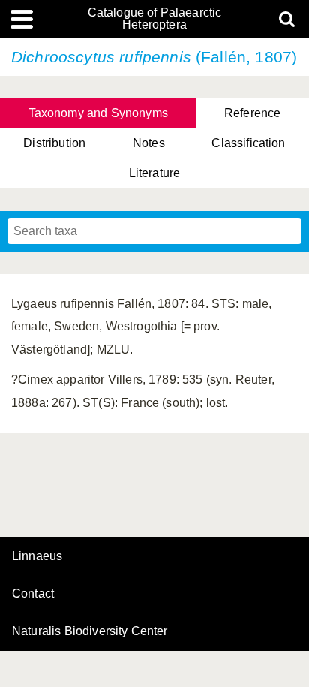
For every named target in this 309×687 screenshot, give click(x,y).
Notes (149, 143)
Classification (248, 143)
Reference (252, 113)
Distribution (54, 143)
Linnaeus (37, 556)
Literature (155, 173)
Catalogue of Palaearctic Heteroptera (155, 19)
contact (33, 593)
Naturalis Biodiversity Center (90, 631)
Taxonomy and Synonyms (98, 113)
